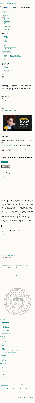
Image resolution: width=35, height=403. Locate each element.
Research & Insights (6, 51)
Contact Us (30, 397)
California (6, 37)
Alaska (5, 34)
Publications (4, 360)
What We (3, 319)
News (5, 69)
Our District (4, 32)
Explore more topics (6, 333)
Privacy (25, 397)
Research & (4, 355)
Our (2, 336)
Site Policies (20, 397)
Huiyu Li (17, 144)
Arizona (5, 36)
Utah (5, 44)
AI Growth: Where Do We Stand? (8, 255)
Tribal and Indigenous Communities (9, 352)
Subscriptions (4, 371)
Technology (6, 28)
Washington (6, 45)
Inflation (5, 19)
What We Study (5, 15)
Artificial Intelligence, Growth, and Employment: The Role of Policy (14, 265)
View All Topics (7, 29)
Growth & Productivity (5, 110)
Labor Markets (7, 21)
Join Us (3, 12)
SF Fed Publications (8, 60)
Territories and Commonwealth (10, 47)
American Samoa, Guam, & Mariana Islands (11, 350)
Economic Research (8, 54)
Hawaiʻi (5, 38)
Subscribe (4, 385)
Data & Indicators (7, 58)
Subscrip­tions (6, 71)
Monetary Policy (7, 18)
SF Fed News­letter (6, 166)
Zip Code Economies (8, 70)
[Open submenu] (9, 15)
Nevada (5, 41)
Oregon (5, 43)
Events (5, 66)
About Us (4, 9)
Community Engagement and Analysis (11, 55)
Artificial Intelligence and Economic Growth (10, 275)
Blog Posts (6, 59)
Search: (3, 74)
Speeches (6, 67)
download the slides (9, 149)
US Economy (6, 22)
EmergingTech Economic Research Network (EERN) (14, 56)
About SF (2, 374)
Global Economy (7, 23)
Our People (4, 11)
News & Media (5, 63)
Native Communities (8, 48)
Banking (5, 25)
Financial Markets (7, 26)
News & (3, 363)
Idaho (5, 40)
